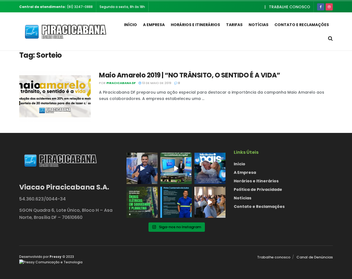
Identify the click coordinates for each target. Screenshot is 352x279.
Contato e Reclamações (301, 24)
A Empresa (154, 24)
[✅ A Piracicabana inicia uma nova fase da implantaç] (142, 202)
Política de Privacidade (258, 189)
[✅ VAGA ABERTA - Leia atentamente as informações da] (175, 202)
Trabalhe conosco (289, 7)
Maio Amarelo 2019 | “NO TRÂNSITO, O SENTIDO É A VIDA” (189, 75)
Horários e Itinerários (195, 24)
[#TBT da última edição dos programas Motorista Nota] (210, 202)
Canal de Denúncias (314, 257)
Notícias (258, 24)
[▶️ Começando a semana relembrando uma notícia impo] (175, 168)
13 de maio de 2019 (156, 83)
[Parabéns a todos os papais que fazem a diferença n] (210, 168)
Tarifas (234, 24)
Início (130, 24)
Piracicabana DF (121, 83)
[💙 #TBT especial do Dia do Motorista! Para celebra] (142, 168)
